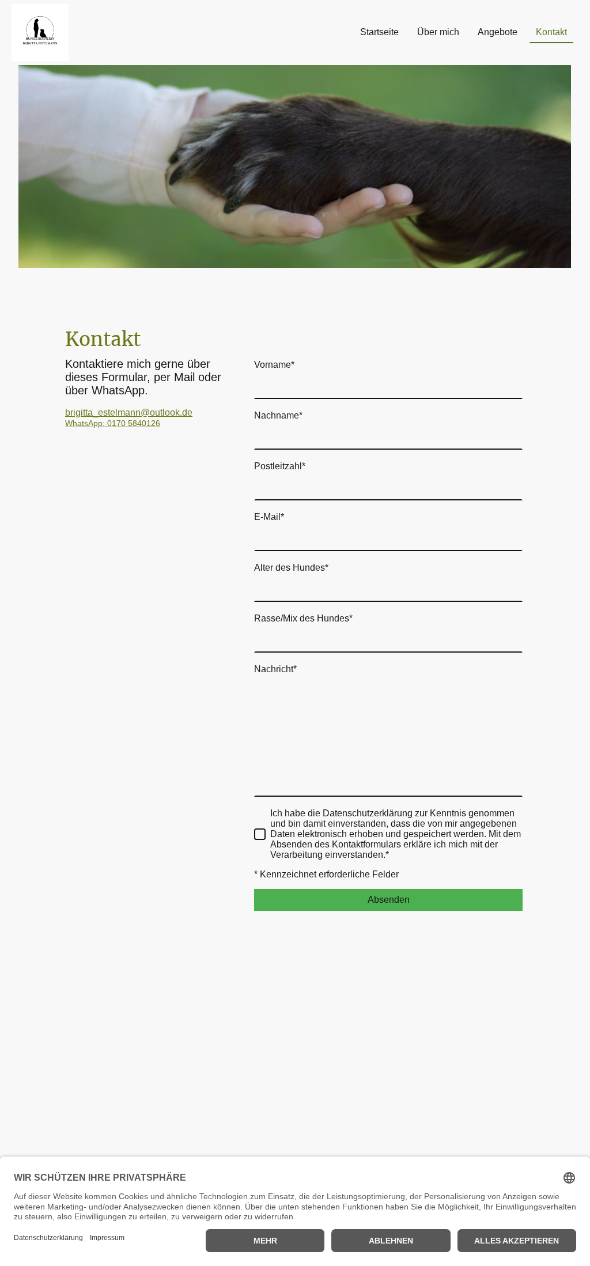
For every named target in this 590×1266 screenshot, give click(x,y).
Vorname (274, 365)
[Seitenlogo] (40, 32)
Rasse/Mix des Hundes (303, 618)
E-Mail (269, 517)
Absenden (389, 900)
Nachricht (275, 669)
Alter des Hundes (291, 567)
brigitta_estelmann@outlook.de (128, 412)
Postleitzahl (279, 466)
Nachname (278, 415)
